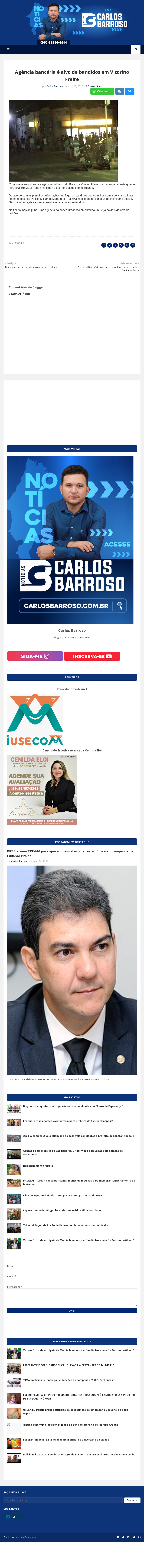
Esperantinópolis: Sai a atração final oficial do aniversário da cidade (66, 1439)
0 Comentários (94, 86)
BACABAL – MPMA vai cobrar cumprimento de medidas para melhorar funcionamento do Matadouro (79, 1182)
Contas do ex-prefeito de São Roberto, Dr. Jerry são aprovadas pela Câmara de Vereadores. (73, 1152)
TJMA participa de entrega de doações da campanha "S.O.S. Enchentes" (68, 1380)
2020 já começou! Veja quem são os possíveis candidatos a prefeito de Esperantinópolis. (79, 1136)
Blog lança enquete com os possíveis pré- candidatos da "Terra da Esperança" (73, 1106)
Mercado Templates (26, 1537)
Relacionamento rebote (38, 1165)
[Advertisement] (72, 408)
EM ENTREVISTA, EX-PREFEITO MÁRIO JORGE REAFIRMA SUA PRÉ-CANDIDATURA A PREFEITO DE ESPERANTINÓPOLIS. (79, 1396)
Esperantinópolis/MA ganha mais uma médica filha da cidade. (62, 1210)
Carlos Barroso (55, 86)
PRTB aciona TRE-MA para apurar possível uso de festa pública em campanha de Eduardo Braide (70, 853)
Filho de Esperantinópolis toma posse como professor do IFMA (62, 1195)
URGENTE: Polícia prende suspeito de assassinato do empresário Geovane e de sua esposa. (75, 1411)
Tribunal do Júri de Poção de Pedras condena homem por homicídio (65, 1225)
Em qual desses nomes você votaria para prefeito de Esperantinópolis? (68, 1121)
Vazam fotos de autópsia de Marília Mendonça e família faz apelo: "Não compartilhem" (79, 1240)
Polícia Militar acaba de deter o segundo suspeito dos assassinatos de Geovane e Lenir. (79, 1454)
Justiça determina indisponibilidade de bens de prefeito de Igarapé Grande (70, 1424)
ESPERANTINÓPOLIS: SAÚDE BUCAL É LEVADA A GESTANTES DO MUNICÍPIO (68, 1365)
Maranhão (18, 242)
